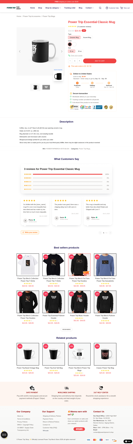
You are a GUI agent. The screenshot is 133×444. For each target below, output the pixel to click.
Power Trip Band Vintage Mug (28, 368)
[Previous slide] (20, 51)
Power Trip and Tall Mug (54, 368)
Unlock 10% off (4, 435)
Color (70, 41)
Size (69, 48)
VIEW (28, 274)
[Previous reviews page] (100, 233)
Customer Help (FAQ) (50, 427)
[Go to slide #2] (46, 87)
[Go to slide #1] (35, 87)
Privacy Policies (22, 422)
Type (69, 34)
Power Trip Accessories (32, 16)
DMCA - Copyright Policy (25, 425)
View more (66, 329)
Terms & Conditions (23, 419)
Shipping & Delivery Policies (52, 416)
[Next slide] (61, 51)
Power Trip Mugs (49, 16)
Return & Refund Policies (51, 422)
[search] (100, 8)
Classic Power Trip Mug (105, 368)
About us (20, 416)
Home (19, 16)
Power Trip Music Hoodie (79, 315)
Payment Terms (48, 419)
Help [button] (129, 441)
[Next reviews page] (110, 233)
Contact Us (46, 425)
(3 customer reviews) (84, 26)
